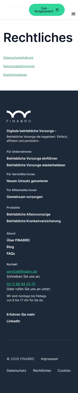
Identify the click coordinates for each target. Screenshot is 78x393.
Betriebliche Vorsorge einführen (32, 158)
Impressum (49, 359)
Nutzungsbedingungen (19, 66)
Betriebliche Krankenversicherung (34, 221)
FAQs (11, 253)
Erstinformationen (15, 74)
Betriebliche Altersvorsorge (28, 214)
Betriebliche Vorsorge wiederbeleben (36, 165)
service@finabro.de (22, 271)
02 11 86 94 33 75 (21, 284)
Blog (10, 247)
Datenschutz (16, 370)
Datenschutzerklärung (18, 57)
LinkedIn (13, 321)
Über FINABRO (18, 240)
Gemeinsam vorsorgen (25, 197)
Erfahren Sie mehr (21, 314)
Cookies (64, 370)
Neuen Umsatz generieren (27, 181)
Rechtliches (42, 370)
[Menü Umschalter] (73, 14)
